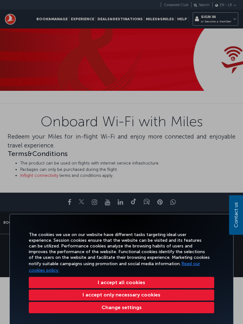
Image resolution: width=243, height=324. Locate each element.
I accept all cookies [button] (121, 282)
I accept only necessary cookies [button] (121, 295)
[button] (121, 307)
